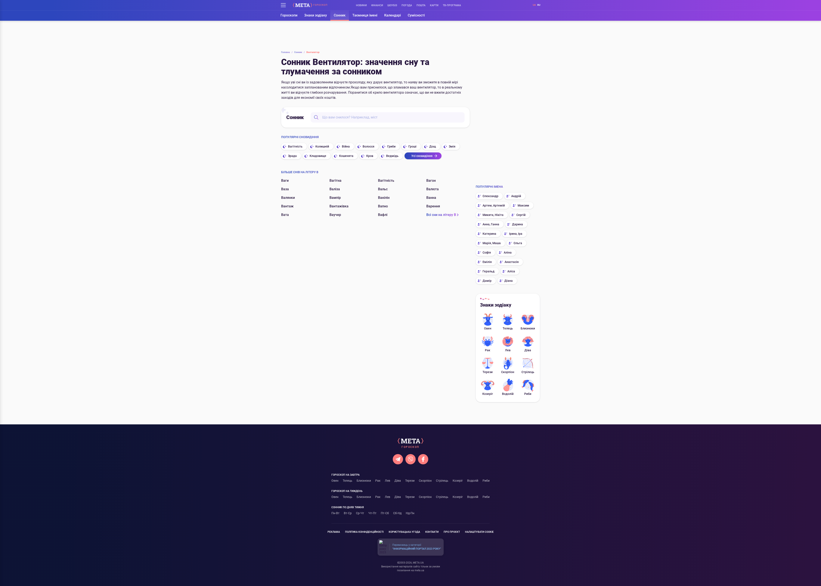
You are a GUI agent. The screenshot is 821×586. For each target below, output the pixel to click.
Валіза (334, 189)
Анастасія (512, 262)
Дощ (432, 146)
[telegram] (398, 459)
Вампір (335, 198)
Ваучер (335, 215)
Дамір (487, 280)
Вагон (431, 181)
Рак (487, 350)
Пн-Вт (335, 513)
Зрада (292, 156)
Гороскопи (289, 15)
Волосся (368, 146)
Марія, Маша (492, 243)
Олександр (490, 196)
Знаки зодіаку (315, 15)
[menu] (283, 5)
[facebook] (423, 459)
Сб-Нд (397, 513)
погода (407, 5)
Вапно (383, 206)
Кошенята (346, 156)
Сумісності (416, 15)
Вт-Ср (348, 513)
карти (434, 5)
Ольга (518, 243)
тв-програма (452, 5)
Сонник (340, 15)
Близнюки (528, 328)
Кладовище (318, 156)
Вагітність (295, 146)
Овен (487, 328)
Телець (508, 328)
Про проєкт (452, 531)
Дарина (517, 224)
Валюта (432, 189)
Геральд (489, 271)
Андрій (516, 196)
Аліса (511, 271)
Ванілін (384, 198)
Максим (523, 205)
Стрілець (527, 372)
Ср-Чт (360, 513)
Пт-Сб (385, 513)
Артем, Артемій (494, 205)
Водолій (508, 394)
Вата (285, 215)
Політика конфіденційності (364, 531)
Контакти (432, 531)
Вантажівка (338, 206)
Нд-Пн (410, 513)
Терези (488, 372)
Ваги (285, 181)
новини (361, 5)
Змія (452, 146)
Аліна (508, 252)
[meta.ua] (302, 5)
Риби (527, 394)
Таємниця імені (364, 15)
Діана (508, 280)
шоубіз (392, 5)
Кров (369, 156)
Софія (487, 252)
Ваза (285, 189)
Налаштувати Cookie (479, 531)
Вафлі (382, 215)
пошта (420, 5)
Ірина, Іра (515, 233)
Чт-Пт (372, 513)
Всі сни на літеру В (441, 215)
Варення (433, 206)
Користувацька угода (404, 531)
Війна (346, 146)
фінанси (377, 5)
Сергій (521, 215)
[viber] (410, 459)
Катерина (489, 233)
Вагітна (335, 181)
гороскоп (320, 5)
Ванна (431, 198)
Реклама (334, 531)
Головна (286, 52)
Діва (527, 350)
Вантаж (287, 206)
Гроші (412, 146)
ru (538, 5)
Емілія (487, 262)
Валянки (288, 198)
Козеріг (487, 394)
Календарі (392, 15)
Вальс (383, 189)
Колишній (322, 146)
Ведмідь (392, 156)
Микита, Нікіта (493, 215)
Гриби (391, 146)
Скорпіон (507, 372)
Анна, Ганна (491, 224)
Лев (508, 350)
